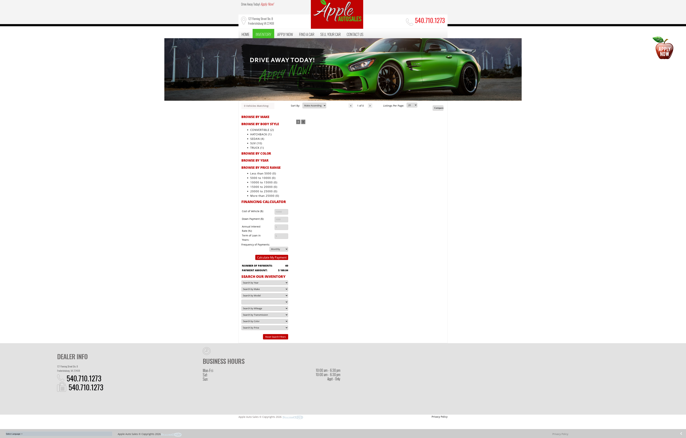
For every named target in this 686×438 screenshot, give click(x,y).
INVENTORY (263, 34)
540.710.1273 (84, 378)
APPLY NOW (285, 34)
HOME (246, 34)
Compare (438, 107)
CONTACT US (355, 34)
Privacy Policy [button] (440, 416)
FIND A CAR (306, 34)
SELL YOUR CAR (330, 34)
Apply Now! (267, 4)
